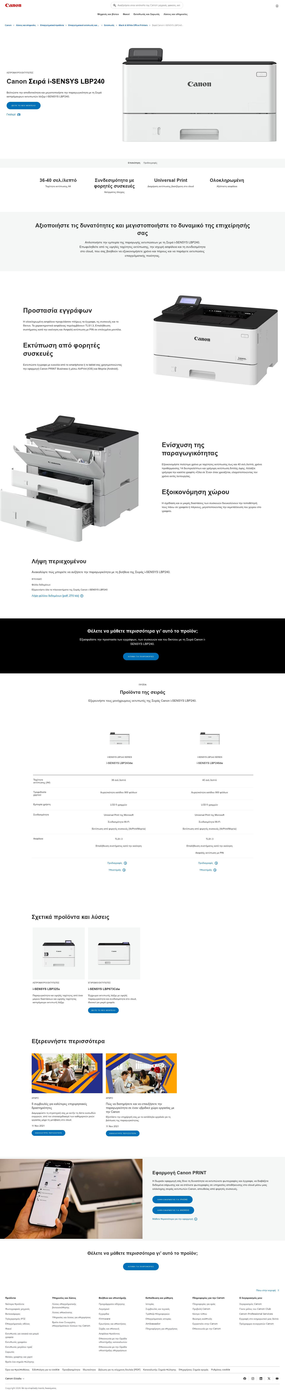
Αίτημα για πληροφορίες (141, 656)
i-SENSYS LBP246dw (210, 763)
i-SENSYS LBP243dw (120, 763)
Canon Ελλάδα (13, 1378)
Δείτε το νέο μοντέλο (24, 105)
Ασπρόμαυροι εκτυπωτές (20, 72)
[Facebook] (244, 1378)
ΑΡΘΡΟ (35, 1098)
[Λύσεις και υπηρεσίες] (189, 14)
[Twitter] (269, 1378)
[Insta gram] (253, 1378)
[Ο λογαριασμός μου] (277, 6)
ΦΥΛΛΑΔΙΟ (37, 579)
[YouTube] (277, 1378)
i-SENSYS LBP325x (46, 989)
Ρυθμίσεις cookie (220, 1369)
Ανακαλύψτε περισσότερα (48, 1133)
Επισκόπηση (134, 162)
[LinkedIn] (261, 1378)
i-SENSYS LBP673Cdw (104, 989)
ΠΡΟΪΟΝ (142, 684)
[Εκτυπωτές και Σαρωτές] (161, 14)
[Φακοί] (131, 14)
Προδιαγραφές (150, 162)
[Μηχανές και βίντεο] (120, 14)
